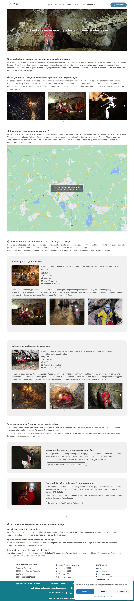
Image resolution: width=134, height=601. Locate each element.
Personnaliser (122, 592)
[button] (50, 4)
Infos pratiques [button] (87, 4)
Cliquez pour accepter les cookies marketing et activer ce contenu (67, 188)
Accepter (85, 592)
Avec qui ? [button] (71, 4)
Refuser (104, 592)
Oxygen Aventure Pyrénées (27, 583)
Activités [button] (58, 4)
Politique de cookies (98, 596)
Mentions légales (108, 596)
